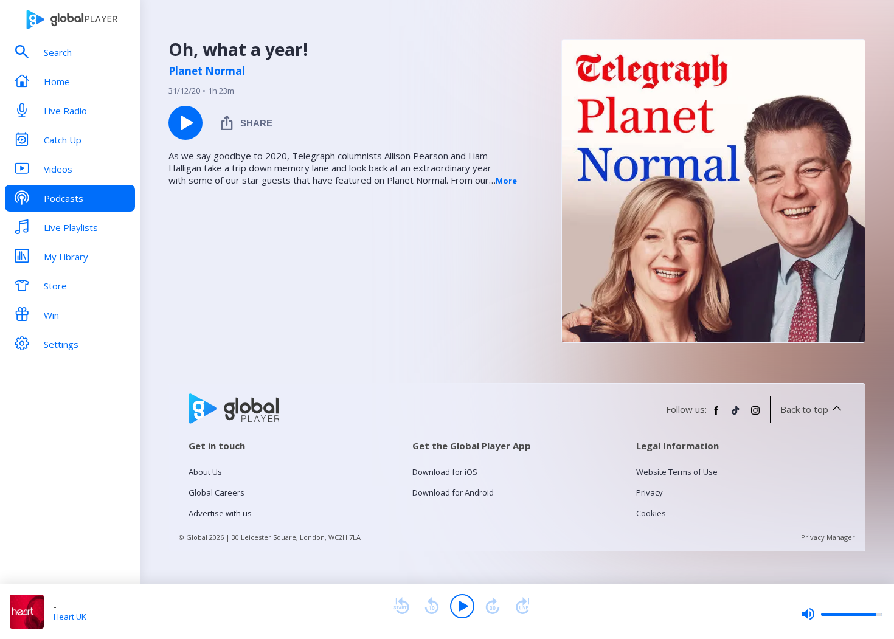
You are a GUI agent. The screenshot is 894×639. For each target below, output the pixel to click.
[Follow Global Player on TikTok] (735, 415)
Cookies (651, 513)
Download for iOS (444, 471)
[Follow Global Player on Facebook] (716, 415)
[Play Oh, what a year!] (185, 123)
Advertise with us (220, 513)
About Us (205, 471)
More (506, 180)
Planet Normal (206, 71)
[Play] (462, 606)
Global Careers (216, 492)
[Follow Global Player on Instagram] (755, 415)
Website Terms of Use (677, 471)
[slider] (842, 614)
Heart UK (70, 616)
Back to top (804, 409)
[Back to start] (401, 606)
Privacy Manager (828, 537)
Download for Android (453, 492)
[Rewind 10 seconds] (432, 606)
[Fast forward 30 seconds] (492, 606)
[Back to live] (523, 606)
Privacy (649, 492)
